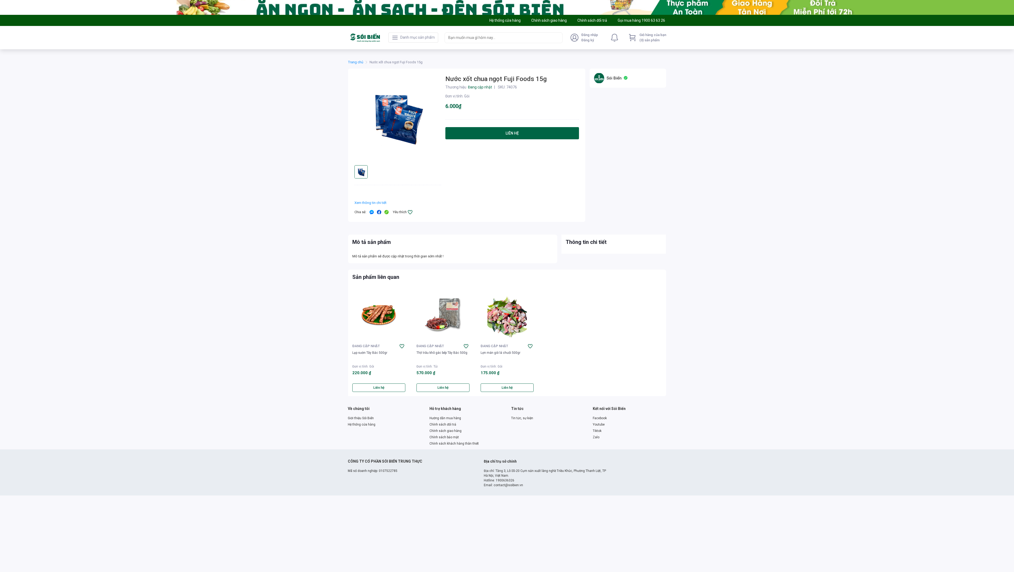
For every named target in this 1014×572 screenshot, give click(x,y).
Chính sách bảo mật (444, 437)
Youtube (599, 424)
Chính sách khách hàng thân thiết (454, 443)
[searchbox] (498, 38)
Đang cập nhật (366, 346)
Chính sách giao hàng (445, 431)
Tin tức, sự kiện (522, 418)
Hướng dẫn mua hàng (445, 418)
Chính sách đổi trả (442, 424)
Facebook (600, 418)
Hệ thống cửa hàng (361, 424)
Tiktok (597, 431)
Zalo (596, 437)
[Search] (557, 37)
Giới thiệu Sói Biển (361, 418)
